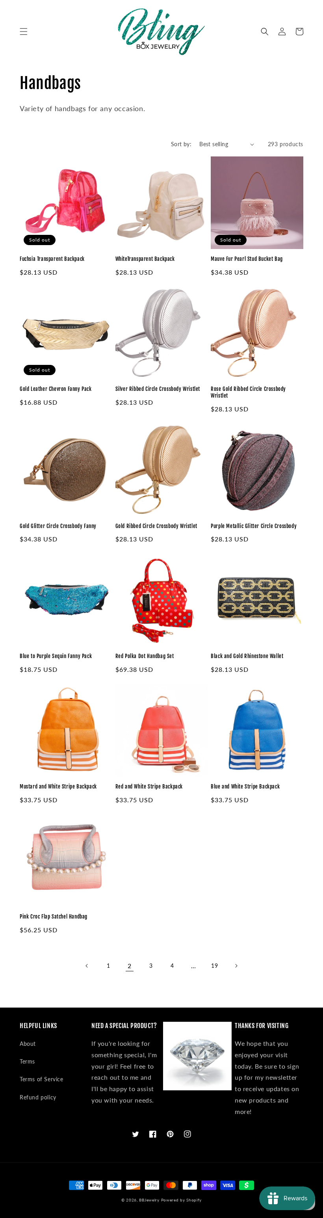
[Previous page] (87, 965)
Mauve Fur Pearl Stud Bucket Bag (247, 259)
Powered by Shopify (181, 1200)
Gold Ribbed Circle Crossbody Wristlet (156, 526)
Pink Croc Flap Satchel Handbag (53, 916)
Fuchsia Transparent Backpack (52, 259)
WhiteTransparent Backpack (145, 259)
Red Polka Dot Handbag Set (144, 656)
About (28, 1043)
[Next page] (236, 965)
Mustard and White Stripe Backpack (58, 786)
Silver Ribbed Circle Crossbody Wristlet (157, 389)
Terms (27, 1061)
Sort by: (181, 144)
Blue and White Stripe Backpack (245, 786)
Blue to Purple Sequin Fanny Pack (56, 656)
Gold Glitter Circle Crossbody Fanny (58, 526)
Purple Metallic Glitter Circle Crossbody (254, 526)
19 (214, 965)
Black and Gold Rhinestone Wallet (247, 656)
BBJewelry (149, 1200)
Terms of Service (41, 1079)
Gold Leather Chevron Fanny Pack (56, 389)
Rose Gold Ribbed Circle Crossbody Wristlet (248, 392)
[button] (23, 31)
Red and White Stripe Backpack (149, 786)
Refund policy (38, 1097)
